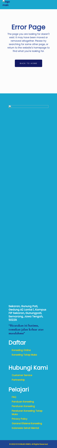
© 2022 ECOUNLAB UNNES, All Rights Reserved (28, 444)
